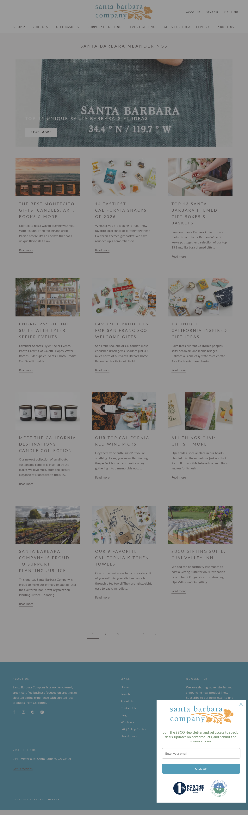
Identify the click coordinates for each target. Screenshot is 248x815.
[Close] (241, 704)
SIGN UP (201, 769)
